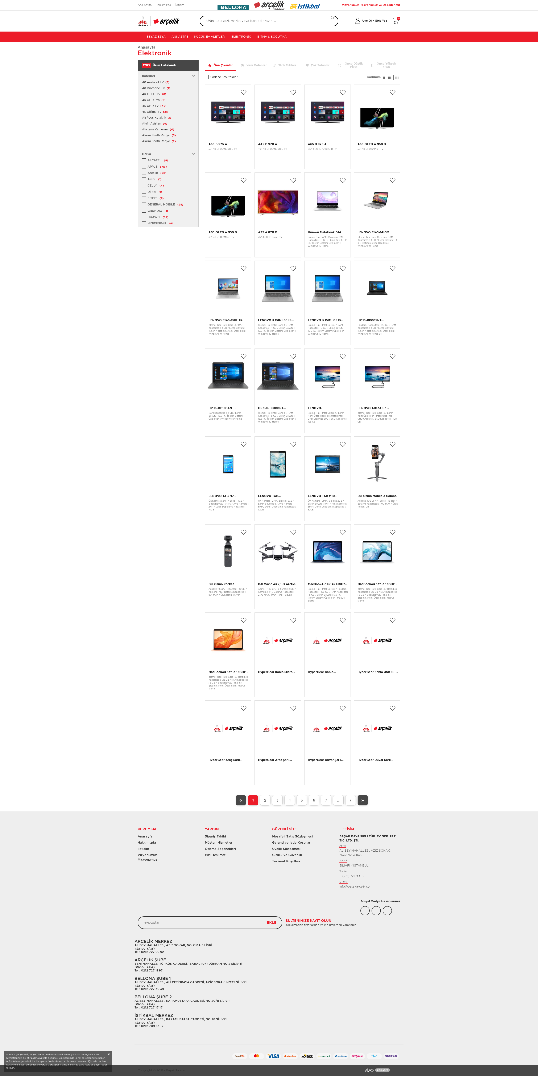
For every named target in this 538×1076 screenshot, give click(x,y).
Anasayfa (147, 47)
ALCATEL (158, 160)
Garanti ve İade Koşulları (291, 842)
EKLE (271, 922)
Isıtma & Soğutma (272, 36)
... (338, 800)
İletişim (179, 5)
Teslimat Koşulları (286, 861)
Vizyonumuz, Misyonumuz (146, 857)
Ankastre (179, 36)
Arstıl (155, 179)
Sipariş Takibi (215, 836)
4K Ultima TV (155, 111)
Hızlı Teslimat (215, 855)
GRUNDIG (158, 210)
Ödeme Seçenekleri (220, 849)
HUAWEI (158, 217)
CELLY (156, 185)
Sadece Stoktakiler (224, 77)
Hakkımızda (163, 5)
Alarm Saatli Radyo (159, 135)
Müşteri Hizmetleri (219, 842)
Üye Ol (367, 21)
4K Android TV (156, 82)
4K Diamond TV (156, 88)
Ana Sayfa (145, 5)
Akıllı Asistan (154, 123)
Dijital (155, 192)
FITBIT (156, 198)
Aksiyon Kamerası (158, 129)
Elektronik (241, 36)
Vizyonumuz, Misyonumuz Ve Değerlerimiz (371, 5)
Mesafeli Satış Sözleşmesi (292, 836)
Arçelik (157, 173)
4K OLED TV (154, 94)
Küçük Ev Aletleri (209, 36)
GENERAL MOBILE (165, 204)
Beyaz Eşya (156, 36)
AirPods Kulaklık (156, 117)
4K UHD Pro (154, 100)
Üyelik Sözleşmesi (286, 849)
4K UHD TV (154, 106)
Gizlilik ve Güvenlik (287, 855)
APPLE (157, 166)
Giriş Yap (381, 21)
